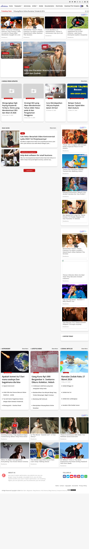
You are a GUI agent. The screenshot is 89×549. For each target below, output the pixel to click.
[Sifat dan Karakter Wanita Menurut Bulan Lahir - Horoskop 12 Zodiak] (11, 50)
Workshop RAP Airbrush (40, 399)
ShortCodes (59, 6)
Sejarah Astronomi (8, 386)
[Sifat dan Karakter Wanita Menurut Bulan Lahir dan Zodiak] (44, 59)
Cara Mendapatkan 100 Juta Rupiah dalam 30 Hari (54, 105)
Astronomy (27, 6)
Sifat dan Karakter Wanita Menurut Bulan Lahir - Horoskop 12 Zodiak (11, 56)
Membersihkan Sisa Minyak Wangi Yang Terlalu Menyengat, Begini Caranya (44, 394)
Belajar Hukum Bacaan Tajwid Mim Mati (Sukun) (76, 105)
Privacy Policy (83, 486)
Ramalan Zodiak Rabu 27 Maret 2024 (73, 378)
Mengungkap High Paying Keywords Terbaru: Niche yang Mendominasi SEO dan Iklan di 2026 (10, 108)
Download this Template (71, 6)
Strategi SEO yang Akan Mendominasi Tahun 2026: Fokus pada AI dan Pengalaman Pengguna (32, 109)
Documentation (49, 6)
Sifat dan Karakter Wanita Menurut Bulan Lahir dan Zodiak (44, 72)
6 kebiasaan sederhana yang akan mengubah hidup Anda (43, 387)
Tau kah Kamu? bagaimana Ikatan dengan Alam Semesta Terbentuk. (13, 400)
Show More (84, 81)
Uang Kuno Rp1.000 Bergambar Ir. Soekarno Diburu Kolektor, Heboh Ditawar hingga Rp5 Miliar (44, 380)
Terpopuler (17, 6)
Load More (29, 170)
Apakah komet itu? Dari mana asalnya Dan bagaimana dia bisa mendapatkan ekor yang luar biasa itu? (13, 382)
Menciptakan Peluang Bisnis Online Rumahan (43, 407)
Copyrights (68, 486)
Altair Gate (23, 490)
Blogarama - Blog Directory (34, 490)
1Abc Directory (44, 490)
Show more (53, 128)
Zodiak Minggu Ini (68, 386)
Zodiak (41, 6)
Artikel (34, 6)
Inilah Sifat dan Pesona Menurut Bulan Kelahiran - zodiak (14, 394)
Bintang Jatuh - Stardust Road (12, 405)
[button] (86, 11)
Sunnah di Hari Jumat (20, 11)
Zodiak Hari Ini (67, 392)
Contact (62, 486)
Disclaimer (75, 486)
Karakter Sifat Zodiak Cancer (71, 405)
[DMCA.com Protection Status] (71, 490)
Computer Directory (62, 490)
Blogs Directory (52, 490)
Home (11, 6)
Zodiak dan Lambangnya (70, 399)
